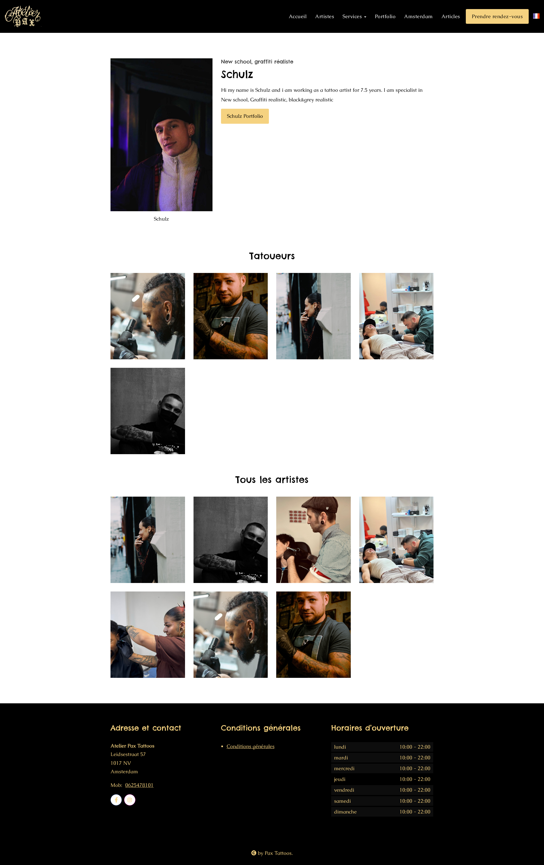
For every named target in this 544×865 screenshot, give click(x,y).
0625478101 (139, 785)
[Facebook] (116, 800)
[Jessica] (313, 316)
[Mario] (147, 316)
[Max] (396, 316)
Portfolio (385, 16)
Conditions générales (251, 746)
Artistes (324, 16)
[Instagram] (129, 800)
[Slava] (231, 316)
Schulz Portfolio (245, 116)
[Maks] (147, 411)
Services (353, 16)
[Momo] (147, 634)
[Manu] (313, 540)
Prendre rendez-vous (497, 16)
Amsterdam (418, 16)
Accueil (298, 16)
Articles (450, 16)
